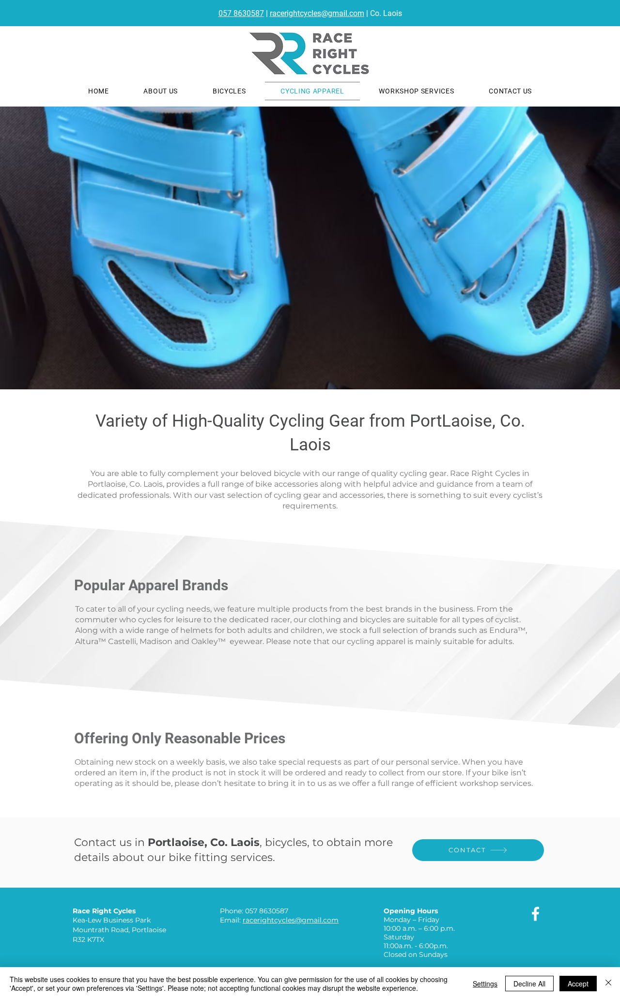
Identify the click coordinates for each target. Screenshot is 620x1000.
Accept (578, 983)
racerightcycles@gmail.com (317, 13)
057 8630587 (241, 13)
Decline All (529, 983)
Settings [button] (485, 983)
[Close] (608, 983)
